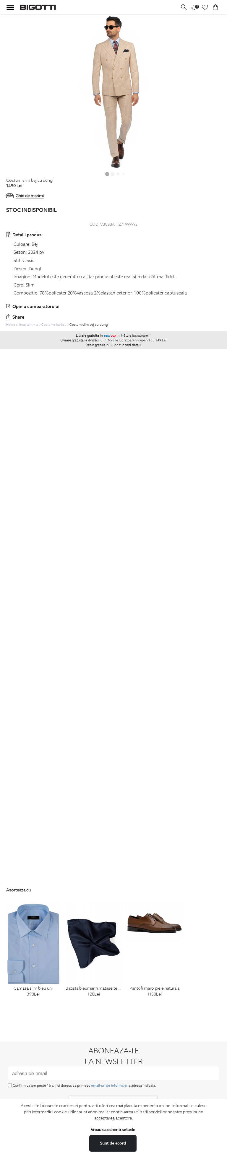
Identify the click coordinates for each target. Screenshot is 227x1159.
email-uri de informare (109, 1085)
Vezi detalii (133, 345)
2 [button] (113, 174)
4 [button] (123, 174)
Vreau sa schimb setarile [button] (113, 1129)
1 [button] (107, 174)
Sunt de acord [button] (113, 1143)
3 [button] (118, 174)
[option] (113, 91)
